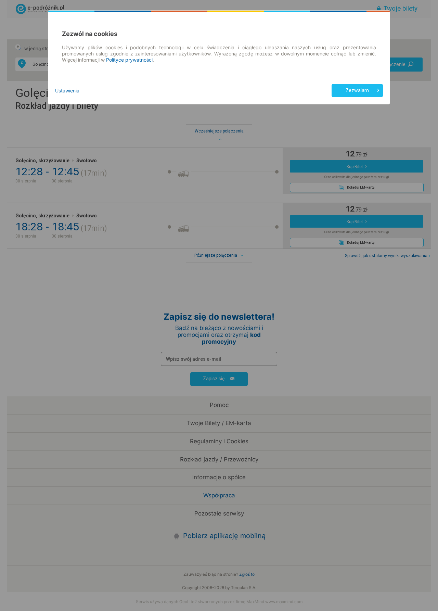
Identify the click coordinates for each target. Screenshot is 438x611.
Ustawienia (67, 90)
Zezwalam (357, 90)
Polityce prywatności (129, 60)
